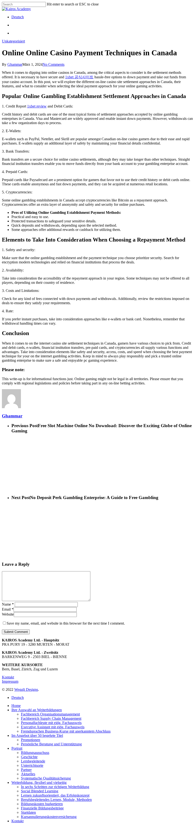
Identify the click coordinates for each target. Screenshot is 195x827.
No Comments (53, 64)
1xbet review (37, 106)
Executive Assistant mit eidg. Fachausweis (52, 727)
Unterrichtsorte (32, 765)
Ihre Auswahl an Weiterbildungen (36, 710)
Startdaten (28, 812)
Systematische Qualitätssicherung (46, 778)
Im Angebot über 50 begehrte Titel (37, 736)
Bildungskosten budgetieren (42, 804)
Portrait (16, 748)
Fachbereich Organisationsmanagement (50, 714)
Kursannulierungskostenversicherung (49, 817)
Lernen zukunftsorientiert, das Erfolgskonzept (55, 795)
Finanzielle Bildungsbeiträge (42, 808)
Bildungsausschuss (35, 753)
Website (8, 614)
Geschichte (29, 757)
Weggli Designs (26, 689)
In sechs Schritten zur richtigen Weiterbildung (55, 787)
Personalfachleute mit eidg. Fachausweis (51, 723)
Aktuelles (28, 774)
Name (8, 604)
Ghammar (14, 64)
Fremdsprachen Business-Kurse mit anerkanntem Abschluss (66, 731)
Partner (26, 770)
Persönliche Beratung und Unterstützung (51, 744)
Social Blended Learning (39, 791)
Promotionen (30, 740)
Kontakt (8, 677)
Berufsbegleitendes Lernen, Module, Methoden (56, 800)
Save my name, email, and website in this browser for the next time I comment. (66, 623)
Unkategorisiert (13, 41)
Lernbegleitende (33, 761)
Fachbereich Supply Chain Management (51, 718)
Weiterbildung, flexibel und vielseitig (39, 782)
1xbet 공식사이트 (79, 77)
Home (16, 706)
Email (8, 609)
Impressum (10, 681)
